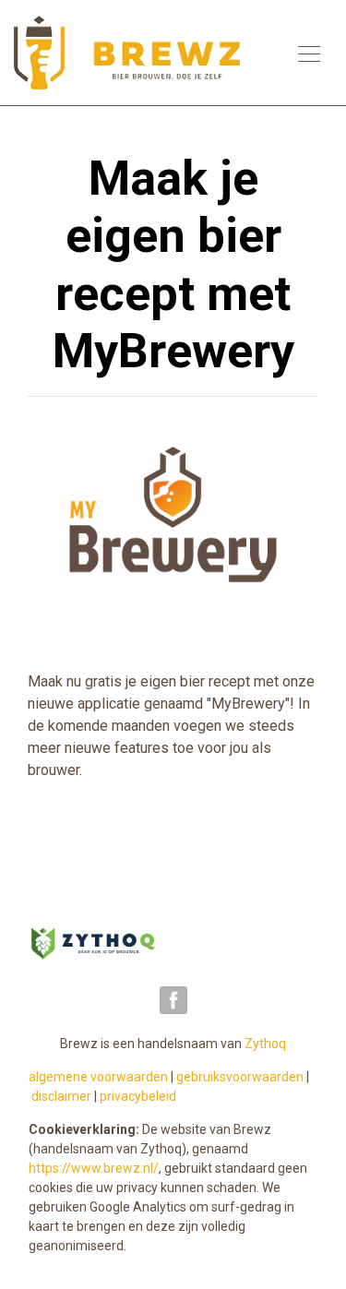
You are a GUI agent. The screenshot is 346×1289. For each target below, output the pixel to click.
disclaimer (61, 1096)
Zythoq (265, 1043)
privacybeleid (138, 1096)
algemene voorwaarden (98, 1076)
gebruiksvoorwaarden (240, 1076)
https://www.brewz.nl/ (94, 1168)
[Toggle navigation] (309, 52)
